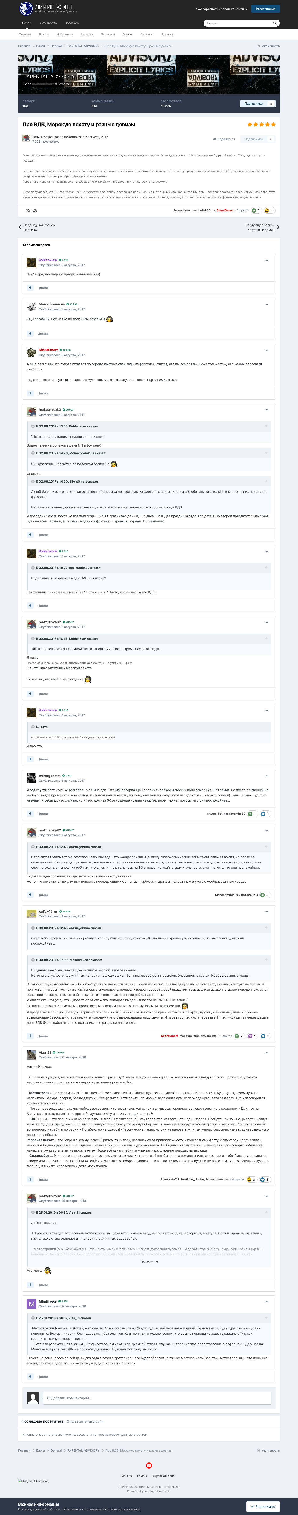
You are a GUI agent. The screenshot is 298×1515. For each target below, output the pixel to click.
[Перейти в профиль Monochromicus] (31, 306)
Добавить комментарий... (70, 1398)
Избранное (65, 34)
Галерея (87, 34)
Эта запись (257, 23)
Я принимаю (264, 1507)
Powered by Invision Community (149, 1491)
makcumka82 (79, 568)
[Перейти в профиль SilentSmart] (31, 352)
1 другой (226, 1035)
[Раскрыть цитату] (33, 426)
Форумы (25, 34)
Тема (141, 1476)
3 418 (64, 1301)
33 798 (73, 304)
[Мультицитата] (30, 288)
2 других (243, 210)
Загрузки (108, 34)
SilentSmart (78, 481)
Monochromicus (81, 453)
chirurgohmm (79, 847)
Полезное (72, 23)
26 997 (69, 409)
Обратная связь (164, 1476)
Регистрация (265, 8)
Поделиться (225, 139)
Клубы (44, 34)
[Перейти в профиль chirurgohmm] (31, 778)
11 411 (68, 775)
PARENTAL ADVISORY (49, 76)
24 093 (59, 1052)
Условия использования (122, 1509)
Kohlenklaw (78, 426)
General (63, 84)
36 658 (66, 911)
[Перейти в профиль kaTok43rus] (31, 914)
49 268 (66, 349)
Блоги (127, 34)
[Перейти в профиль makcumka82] (26, 138)
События (146, 34)
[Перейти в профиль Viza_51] (31, 1055)
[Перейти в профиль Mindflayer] (31, 1304)
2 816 (64, 260)
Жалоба (32, 210)
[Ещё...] (266, 260)
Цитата (43, 288)
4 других (238, 1179)
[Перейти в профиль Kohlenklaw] (31, 262)
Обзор (27, 23)
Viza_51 (74, 1212)
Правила (167, 34)
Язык (126, 1476)
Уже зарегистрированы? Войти (220, 9)
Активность (48, 23)
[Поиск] (275, 23)
